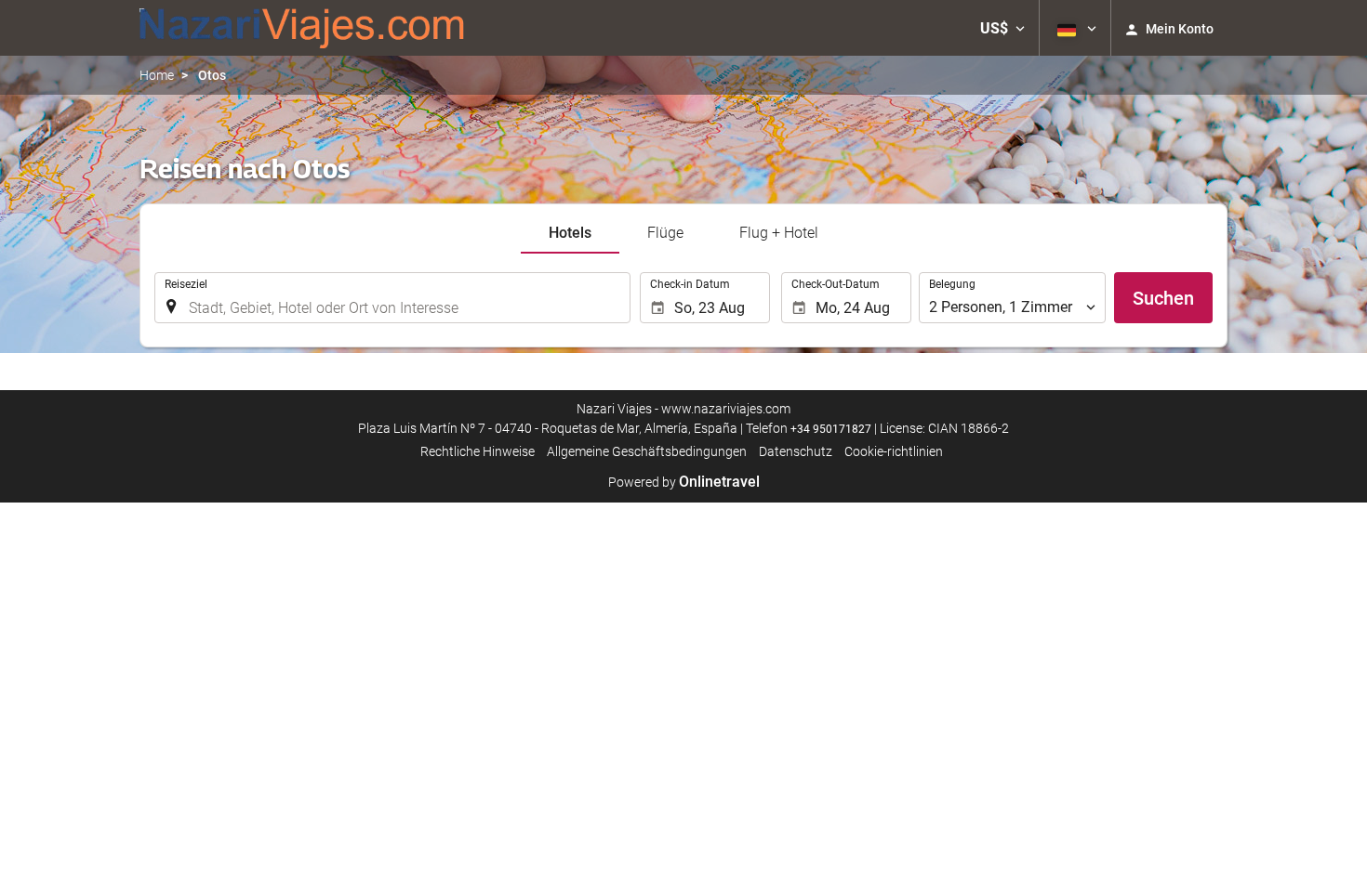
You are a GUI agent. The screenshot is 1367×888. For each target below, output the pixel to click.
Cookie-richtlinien (893, 451)
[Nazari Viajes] (302, 28)
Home (156, 75)
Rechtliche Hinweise (477, 451)
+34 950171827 (830, 429)
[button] (1002, 28)
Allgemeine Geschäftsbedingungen (647, 451)
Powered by (684, 482)
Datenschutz (795, 451)
